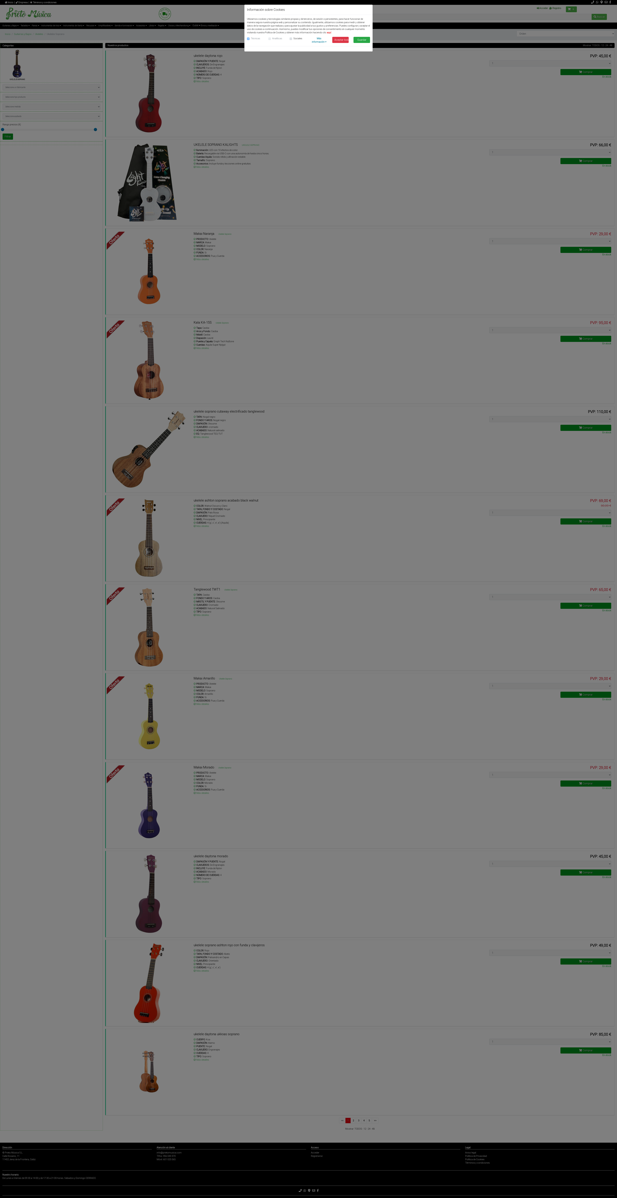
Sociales (297, 38)
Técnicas (255, 38)
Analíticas (277, 38)
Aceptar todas (341, 39)
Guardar (361, 39)
